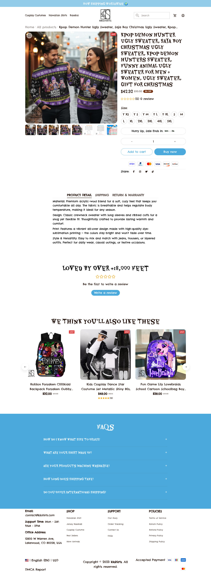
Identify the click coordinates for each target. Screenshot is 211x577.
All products (46, 27)
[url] (39, 515)
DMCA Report (35, 569)
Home (29, 27)
